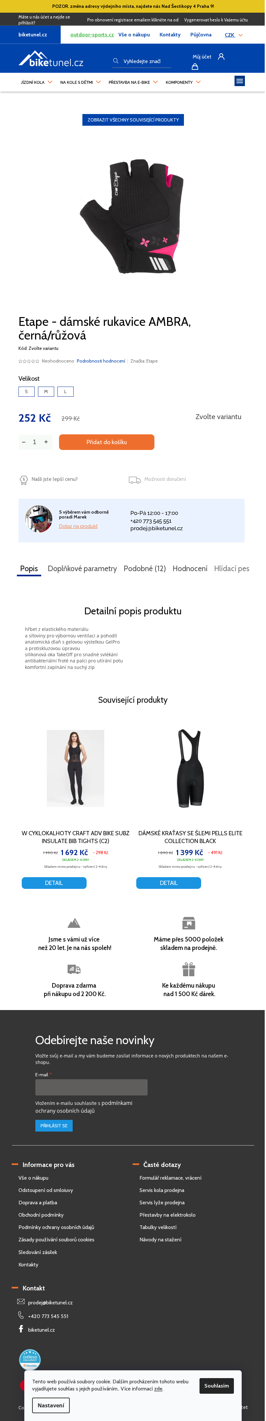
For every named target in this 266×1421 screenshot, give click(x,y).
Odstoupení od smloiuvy (45, 1190)
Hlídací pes (231, 568)
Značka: (144, 361)
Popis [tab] (29, 568)
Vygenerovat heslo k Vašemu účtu (216, 19)
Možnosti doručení (165, 479)
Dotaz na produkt (78, 526)
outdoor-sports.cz (92, 35)
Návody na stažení (160, 1239)
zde (158, 1389)
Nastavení (51, 1405)
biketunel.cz (41, 1330)
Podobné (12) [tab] (145, 568)
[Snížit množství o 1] (23, 442)
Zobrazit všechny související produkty (133, 120)
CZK (230, 35)
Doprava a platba (37, 1202)
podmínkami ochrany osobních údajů (83, 1106)
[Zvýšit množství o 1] (46, 442)
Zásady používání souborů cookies (56, 1239)
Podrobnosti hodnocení (101, 361)
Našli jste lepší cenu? (54, 479)
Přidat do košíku (107, 442)
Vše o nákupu (134, 35)
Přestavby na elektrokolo (167, 1215)
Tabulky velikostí (157, 1227)
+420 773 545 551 (151, 521)
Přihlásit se (54, 1126)
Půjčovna (201, 35)
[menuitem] (36, 81)
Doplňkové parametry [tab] (82, 568)
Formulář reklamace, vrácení (170, 1178)
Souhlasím (216, 1386)
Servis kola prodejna (161, 1190)
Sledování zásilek (37, 1252)
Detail (54, 883)
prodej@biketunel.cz (156, 528)
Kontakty (170, 35)
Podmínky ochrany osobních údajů (56, 1227)
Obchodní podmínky (41, 1215)
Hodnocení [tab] (190, 568)
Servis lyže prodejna (162, 1202)
